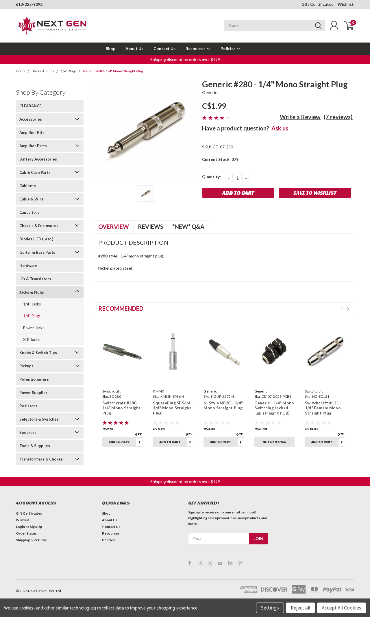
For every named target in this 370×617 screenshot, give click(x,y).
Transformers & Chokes (41, 459)
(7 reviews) (338, 116)
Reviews (150, 226)
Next (348, 308)
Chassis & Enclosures (38, 225)
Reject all (300, 608)
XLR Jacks (31, 339)
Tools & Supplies (34, 445)
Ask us (279, 128)
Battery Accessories (38, 159)
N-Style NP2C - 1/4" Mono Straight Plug (223, 405)
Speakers (27, 432)
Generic (209, 92)
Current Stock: (220, 159)
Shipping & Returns (31, 540)
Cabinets (27, 185)
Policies (228, 48)
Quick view (122, 378)
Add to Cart (119, 442)
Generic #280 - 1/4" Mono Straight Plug (113, 71)
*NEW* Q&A (188, 226)
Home (20, 71)
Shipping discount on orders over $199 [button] (185, 59)
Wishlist (346, 4)
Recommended (120, 308)
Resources (196, 48)
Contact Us (164, 48)
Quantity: (211, 176)
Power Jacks (33, 327)
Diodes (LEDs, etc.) (36, 239)
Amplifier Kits (32, 132)
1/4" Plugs (69, 71)
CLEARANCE (30, 106)
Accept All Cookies (341, 608)
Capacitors (29, 212)
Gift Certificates (317, 4)
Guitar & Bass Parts (37, 252)
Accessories (30, 119)
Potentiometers (34, 379)
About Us (134, 48)
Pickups (26, 366)
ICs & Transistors (35, 279)
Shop (110, 48)
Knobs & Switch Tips (38, 352)
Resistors (28, 406)
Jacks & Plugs (43, 71)
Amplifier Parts (33, 145)
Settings (270, 608)
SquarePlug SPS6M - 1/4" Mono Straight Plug (173, 407)
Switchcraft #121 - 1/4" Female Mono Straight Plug (323, 407)
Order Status (26, 533)
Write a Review (300, 116)
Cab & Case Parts (35, 172)
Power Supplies (33, 392)
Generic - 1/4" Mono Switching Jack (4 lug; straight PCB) (274, 407)
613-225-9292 (29, 4)
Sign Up (36, 526)
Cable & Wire (31, 199)
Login (20, 526)
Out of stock (274, 442)
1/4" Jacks (32, 304)
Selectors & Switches (39, 419)
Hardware (28, 265)
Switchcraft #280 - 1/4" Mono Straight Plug (121, 407)
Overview (113, 226)
